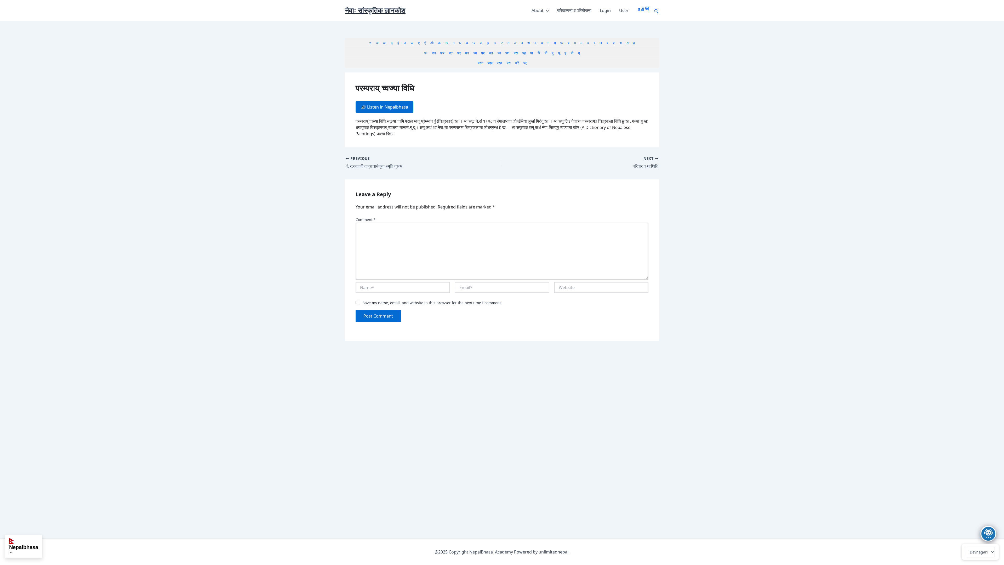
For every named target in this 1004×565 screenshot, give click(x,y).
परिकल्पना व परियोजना (574, 10)
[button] (546, 10)
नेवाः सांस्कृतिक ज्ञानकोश (375, 10)
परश (499, 62)
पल (491, 52)
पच (434, 52)
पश (507, 52)
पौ (572, 52)
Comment (366, 219)
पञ (442, 52)
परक (480, 62)
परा (508, 62)
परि (517, 62)
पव (499, 52)
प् (579, 52)
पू (559, 52)
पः (425, 52)
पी (546, 52)
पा (531, 52)
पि (539, 52)
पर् (524, 62)
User (624, 10)
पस (515, 52)
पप (475, 52)
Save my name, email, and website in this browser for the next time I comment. (432, 302)
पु (552, 52)
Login (605, 10)
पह (524, 52)
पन (467, 52)
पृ (565, 52)
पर (482, 52)
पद (458, 52)
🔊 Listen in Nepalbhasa (384, 107)
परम (490, 62)
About (538, 10)
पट (450, 52)
